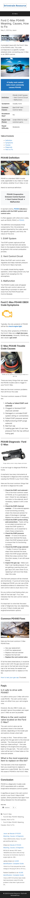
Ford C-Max (7, 814)
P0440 (21, 220)
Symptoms (9, 143)
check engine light (15, 326)
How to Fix (9, 149)
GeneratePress (15, 895)
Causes (7, 145)
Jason (5, 833)
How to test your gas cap (10, 677)
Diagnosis (8, 147)
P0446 (16, 209)
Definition (8, 140)
